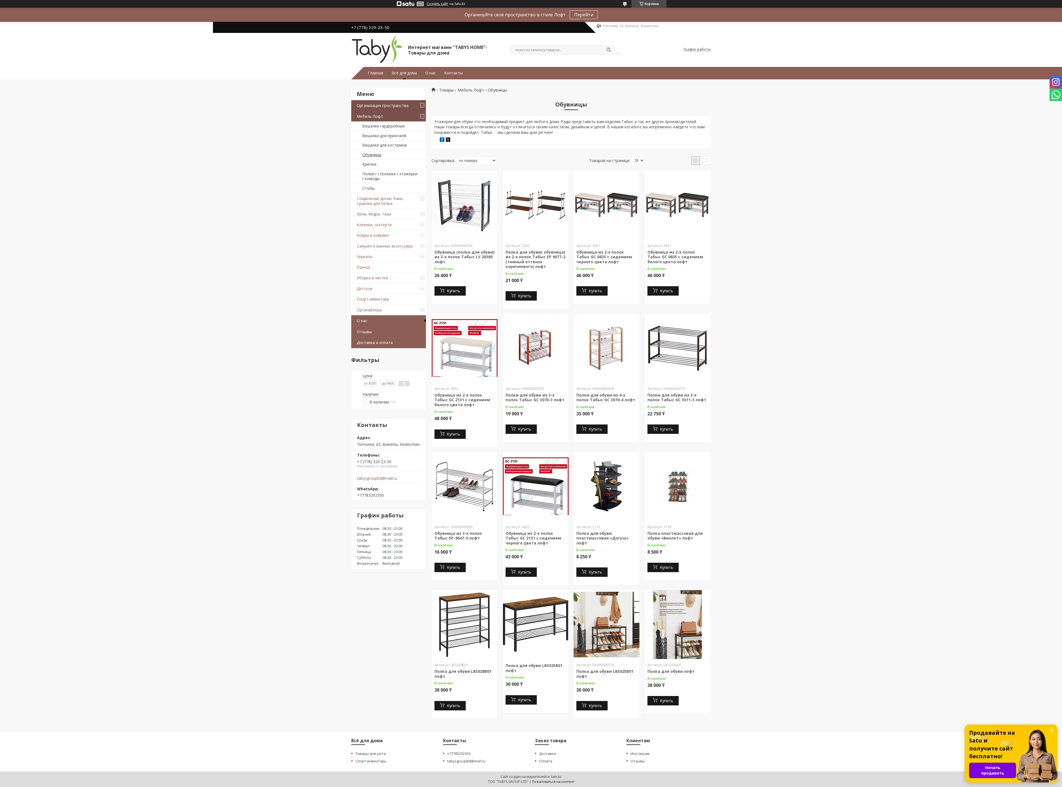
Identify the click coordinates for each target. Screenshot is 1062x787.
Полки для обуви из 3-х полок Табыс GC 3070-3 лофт (535, 397)
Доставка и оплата (375, 342)
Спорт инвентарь (373, 299)
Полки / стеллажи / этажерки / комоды (389, 176)
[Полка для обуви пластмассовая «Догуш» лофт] (606, 486)
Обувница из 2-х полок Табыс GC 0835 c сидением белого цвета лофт (675, 256)
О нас (430, 73)
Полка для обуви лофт (671, 671)
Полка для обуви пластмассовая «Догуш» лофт (602, 538)
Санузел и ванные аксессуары (385, 246)
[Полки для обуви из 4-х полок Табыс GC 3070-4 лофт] (606, 348)
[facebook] (442, 140)
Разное (363, 267)
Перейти (583, 15)
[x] (448, 140)
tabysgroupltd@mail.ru (377, 478)
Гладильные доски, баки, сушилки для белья (380, 201)
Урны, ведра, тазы (374, 214)
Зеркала (364, 256)
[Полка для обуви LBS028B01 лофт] (465, 624)
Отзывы (364, 331)
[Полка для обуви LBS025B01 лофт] (536, 624)
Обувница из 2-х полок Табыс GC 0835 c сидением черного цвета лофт (604, 256)
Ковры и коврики (373, 235)
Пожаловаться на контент (553, 781)
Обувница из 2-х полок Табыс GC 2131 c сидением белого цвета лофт (462, 399)
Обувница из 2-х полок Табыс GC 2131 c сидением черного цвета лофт (533, 538)
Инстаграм (640, 753)
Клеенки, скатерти (374, 224)
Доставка (547, 753)
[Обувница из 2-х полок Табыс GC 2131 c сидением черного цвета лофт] (536, 486)
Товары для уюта (370, 753)
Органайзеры (369, 309)
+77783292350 (458, 753)
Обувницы (371, 154)
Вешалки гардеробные (383, 126)
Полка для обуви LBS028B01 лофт (462, 674)
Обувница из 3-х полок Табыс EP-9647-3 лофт (458, 536)
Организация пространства (382, 105)
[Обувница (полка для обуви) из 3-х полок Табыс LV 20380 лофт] (465, 205)
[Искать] (608, 50)
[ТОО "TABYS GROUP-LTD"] (377, 49)
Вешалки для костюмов (384, 145)
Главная (375, 73)
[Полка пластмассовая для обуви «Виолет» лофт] (677, 486)
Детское (365, 288)
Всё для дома (404, 73)
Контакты (453, 73)
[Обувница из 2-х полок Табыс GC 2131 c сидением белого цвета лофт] (465, 348)
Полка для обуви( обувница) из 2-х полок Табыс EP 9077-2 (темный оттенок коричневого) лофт (535, 259)
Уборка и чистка (372, 277)
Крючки (369, 164)
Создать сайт (437, 4)
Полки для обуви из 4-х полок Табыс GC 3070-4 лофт (605, 397)
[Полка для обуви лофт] (677, 624)
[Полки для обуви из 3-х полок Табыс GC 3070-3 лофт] (536, 348)
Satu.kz (556, 776)
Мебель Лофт (370, 116)
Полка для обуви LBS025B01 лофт (534, 668)
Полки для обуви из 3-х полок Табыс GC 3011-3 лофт (676, 397)
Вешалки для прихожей (384, 135)
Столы (368, 188)
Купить (453, 290)
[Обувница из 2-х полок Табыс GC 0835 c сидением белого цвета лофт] (677, 205)
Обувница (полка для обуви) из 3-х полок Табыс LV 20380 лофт (464, 256)
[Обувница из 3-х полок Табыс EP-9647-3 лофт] (465, 486)
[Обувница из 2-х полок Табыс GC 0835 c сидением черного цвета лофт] (606, 205)
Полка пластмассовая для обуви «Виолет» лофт (675, 536)
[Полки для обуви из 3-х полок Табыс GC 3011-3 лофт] (677, 348)
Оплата (545, 761)
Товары (446, 90)
